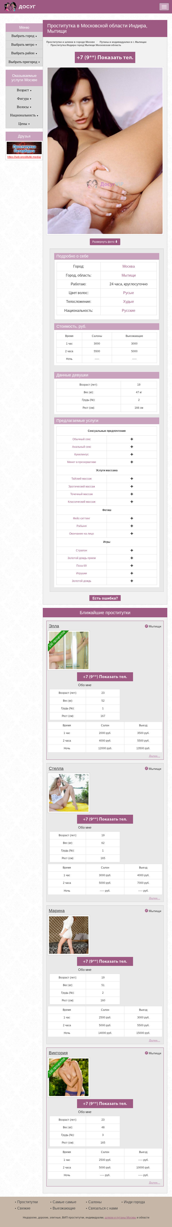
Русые (128, 293)
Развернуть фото (103, 241)
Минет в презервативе (81, 462)
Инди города (134, 1202)
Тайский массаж (81, 478)
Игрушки (81, 573)
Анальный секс (81, 446)
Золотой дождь (81, 581)
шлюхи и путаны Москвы (120, 1217)
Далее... (154, 756)
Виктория (58, 1052)
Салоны (95, 1202)
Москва (129, 266)
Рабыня (82, 526)
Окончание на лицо (81, 533)
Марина (57, 910)
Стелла (56, 768)
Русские (128, 310)
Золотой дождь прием (82, 558)
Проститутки (27, 1202)
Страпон (81, 550)
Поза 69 (81, 565)
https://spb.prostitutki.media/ (24, 157)
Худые (128, 301)
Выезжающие (64, 1208)
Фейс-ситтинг (81, 518)
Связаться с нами (103, 1208)
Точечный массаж (81, 494)
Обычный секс (82, 439)
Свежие (23, 1208)
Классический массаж (81, 501)
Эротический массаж (81, 486)
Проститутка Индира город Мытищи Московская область (86, 45)
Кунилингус (81, 454)
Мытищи (129, 275)
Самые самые (64, 1202)
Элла (54, 626)
